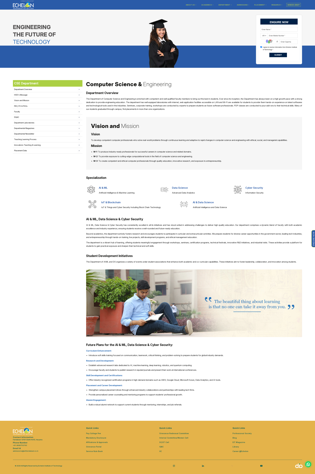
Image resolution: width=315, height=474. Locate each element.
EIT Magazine (239, 442)
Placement (259, 5)
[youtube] (261, 466)
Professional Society (242, 433)
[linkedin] (203, 466)
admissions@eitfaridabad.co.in (25, 451)
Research (276, 5)
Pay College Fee (93, 433)
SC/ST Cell (164, 442)
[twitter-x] (232, 466)
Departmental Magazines (24, 128)
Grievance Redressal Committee (174, 433)
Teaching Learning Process (25, 139)
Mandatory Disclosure (96, 438)
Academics (206, 5)
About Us (190, 5)
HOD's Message (20, 95)
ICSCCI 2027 (294, 5)
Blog (235, 438)
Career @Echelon (240, 451)
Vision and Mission (21, 100)
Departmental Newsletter (24, 134)
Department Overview (23, 89)
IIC (160, 451)
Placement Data (20, 150)
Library (236, 447)
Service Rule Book (94, 451)
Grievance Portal (94, 447)
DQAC (16, 117)
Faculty (17, 112)
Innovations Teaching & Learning (27, 145)
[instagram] (174, 466)
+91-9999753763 (20, 445)
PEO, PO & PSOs (20, 106)
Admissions (242, 5)
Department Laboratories (24, 123)
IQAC (161, 447)
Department (225, 5)
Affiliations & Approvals (97, 442)
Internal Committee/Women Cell (173, 438)
